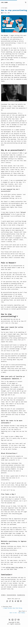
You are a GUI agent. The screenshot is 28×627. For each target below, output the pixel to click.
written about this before (14, 567)
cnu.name (4, 2)
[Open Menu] (25, 2)
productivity (21, 595)
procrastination (12, 595)
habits (4, 595)
